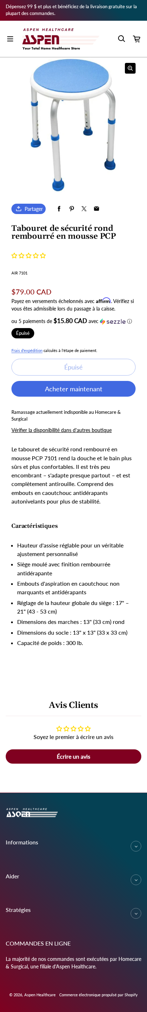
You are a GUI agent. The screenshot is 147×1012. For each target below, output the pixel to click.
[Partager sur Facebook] (59, 208)
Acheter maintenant (73, 389)
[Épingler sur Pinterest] (71, 208)
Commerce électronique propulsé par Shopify (98, 994)
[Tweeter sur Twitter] (84, 208)
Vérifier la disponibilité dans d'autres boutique (61, 430)
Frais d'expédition (26, 350)
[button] (28, 255)
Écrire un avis (73, 756)
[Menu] (10, 39)
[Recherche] (121, 39)
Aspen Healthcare (40, 994)
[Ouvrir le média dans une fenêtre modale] (130, 68)
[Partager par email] (96, 208)
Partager (34, 209)
